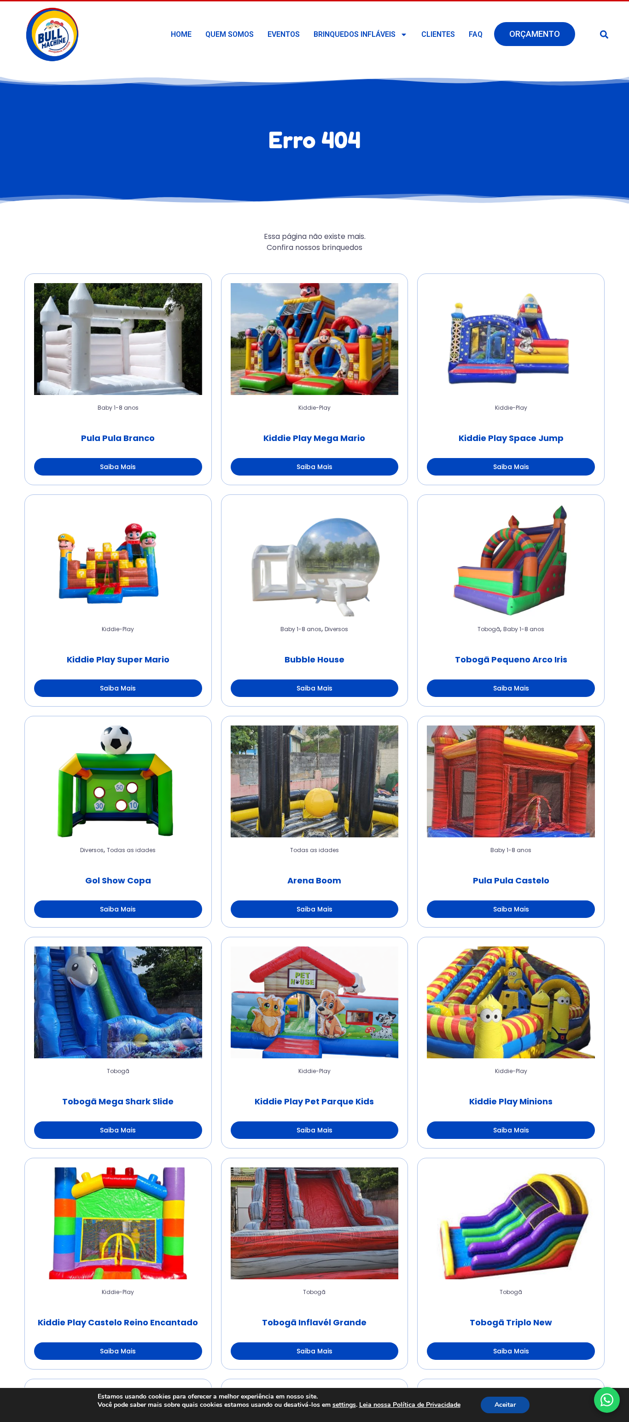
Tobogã (489, 629)
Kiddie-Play (314, 408)
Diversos (336, 629)
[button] (604, 34)
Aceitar (505, 1404)
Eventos (284, 34)
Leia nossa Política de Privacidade (409, 1404)
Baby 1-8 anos (118, 408)
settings (344, 1405)
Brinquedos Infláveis (355, 34)
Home (181, 34)
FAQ (476, 34)
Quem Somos (229, 34)
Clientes (438, 34)
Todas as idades (131, 850)
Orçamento (534, 34)
